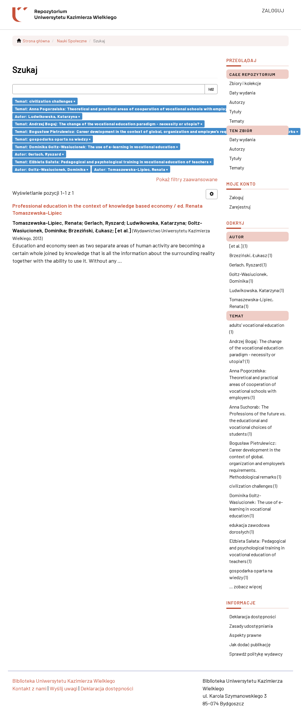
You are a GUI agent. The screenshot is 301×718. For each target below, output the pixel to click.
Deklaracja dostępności (252, 616)
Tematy (236, 121)
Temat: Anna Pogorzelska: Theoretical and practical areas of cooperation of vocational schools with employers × (125, 108)
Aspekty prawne (245, 635)
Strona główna (36, 40)
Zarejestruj (240, 206)
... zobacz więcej (245, 586)
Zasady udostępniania (251, 626)
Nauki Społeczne (72, 40)
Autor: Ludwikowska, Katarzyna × (47, 116)
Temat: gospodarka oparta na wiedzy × (53, 138)
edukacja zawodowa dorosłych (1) (249, 528)
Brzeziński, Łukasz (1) (250, 255)
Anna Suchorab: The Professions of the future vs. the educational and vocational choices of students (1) (257, 420)
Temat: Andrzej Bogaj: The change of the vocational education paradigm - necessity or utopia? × (108, 123)
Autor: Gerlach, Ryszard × (39, 153)
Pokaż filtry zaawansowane (187, 179)
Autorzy (237, 102)
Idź (211, 88)
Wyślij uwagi (63, 688)
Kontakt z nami (29, 688)
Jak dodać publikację (250, 644)
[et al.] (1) (238, 246)
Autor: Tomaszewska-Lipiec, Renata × (131, 168)
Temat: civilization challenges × (45, 101)
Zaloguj (236, 197)
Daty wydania (242, 92)
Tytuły (235, 111)
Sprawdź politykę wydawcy (255, 654)
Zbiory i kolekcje (245, 83)
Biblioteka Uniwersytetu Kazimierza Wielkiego (63, 680)
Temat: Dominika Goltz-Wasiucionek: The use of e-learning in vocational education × (96, 146)
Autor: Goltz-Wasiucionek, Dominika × (51, 168)
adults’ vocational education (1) (256, 328)
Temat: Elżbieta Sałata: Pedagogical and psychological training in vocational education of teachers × (113, 161)
